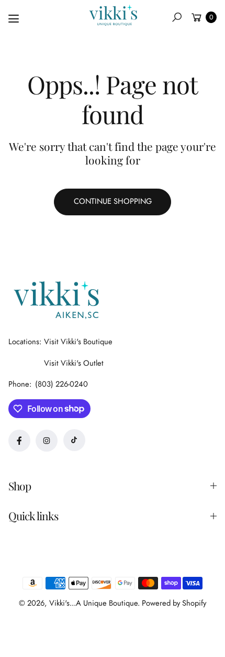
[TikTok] (74, 440)
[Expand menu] (13, 19)
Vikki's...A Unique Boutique (93, 603)
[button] (177, 17)
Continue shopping (113, 201)
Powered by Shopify (174, 603)
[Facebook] (19, 441)
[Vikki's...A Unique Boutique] (112, 15)
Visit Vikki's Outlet (74, 363)
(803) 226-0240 (61, 384)
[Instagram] (47, 441)
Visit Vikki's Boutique (78, 341)
